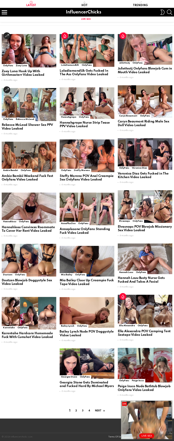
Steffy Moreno (82, 170)
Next (98, 411)
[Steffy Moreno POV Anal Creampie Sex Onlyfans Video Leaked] (87, 155)
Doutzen (7, 275)
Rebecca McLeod (25, 119)
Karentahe (9, 328)
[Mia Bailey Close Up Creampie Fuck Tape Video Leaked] (87, 261)
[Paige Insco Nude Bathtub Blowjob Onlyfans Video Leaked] (145, 365)
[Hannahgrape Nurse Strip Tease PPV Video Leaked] (87, 103)
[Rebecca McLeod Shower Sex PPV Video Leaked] (29, 104)
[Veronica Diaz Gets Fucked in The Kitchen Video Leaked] (145, 154)
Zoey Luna (21, 66)
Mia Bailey (66, 275)
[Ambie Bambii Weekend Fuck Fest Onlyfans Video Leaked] (29, 157)
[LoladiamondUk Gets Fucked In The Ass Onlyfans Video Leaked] (87, 50)
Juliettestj (124, 63)
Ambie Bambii (10, 170)
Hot (84, 5)
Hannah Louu (126, 272)
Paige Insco (138, 381)
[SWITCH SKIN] (162, 12)
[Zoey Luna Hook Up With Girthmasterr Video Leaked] (29, 50)
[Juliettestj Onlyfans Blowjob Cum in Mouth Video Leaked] (145, 49)
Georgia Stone (69, 377)
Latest (31, 5)
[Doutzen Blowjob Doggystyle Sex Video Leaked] (29, 260)
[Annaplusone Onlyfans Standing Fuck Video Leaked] (87, 209)
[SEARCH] (169, 12)
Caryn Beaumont (128, 116)
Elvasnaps (124, 221)
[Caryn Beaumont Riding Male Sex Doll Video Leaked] (145, 101)
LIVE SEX (86, 19)
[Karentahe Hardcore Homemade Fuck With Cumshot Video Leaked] (29, 313)
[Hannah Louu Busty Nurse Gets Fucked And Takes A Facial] (145, 258)
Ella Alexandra (127, 326)
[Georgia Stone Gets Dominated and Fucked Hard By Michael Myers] (87, 363)
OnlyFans (8, 66)
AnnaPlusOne (68, 223)
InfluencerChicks (83, 12)
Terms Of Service (117, 437)
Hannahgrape (68, 117)
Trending (140, 5)
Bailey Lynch (67, 326)
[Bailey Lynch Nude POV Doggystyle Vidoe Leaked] (87, 312)
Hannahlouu (9, 221)
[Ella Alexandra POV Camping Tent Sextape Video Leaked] (145, 311)
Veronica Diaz (139, 168)
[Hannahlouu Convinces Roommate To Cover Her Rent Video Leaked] (29, 208)
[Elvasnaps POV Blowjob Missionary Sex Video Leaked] (145, 206)
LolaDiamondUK (70, 65)
